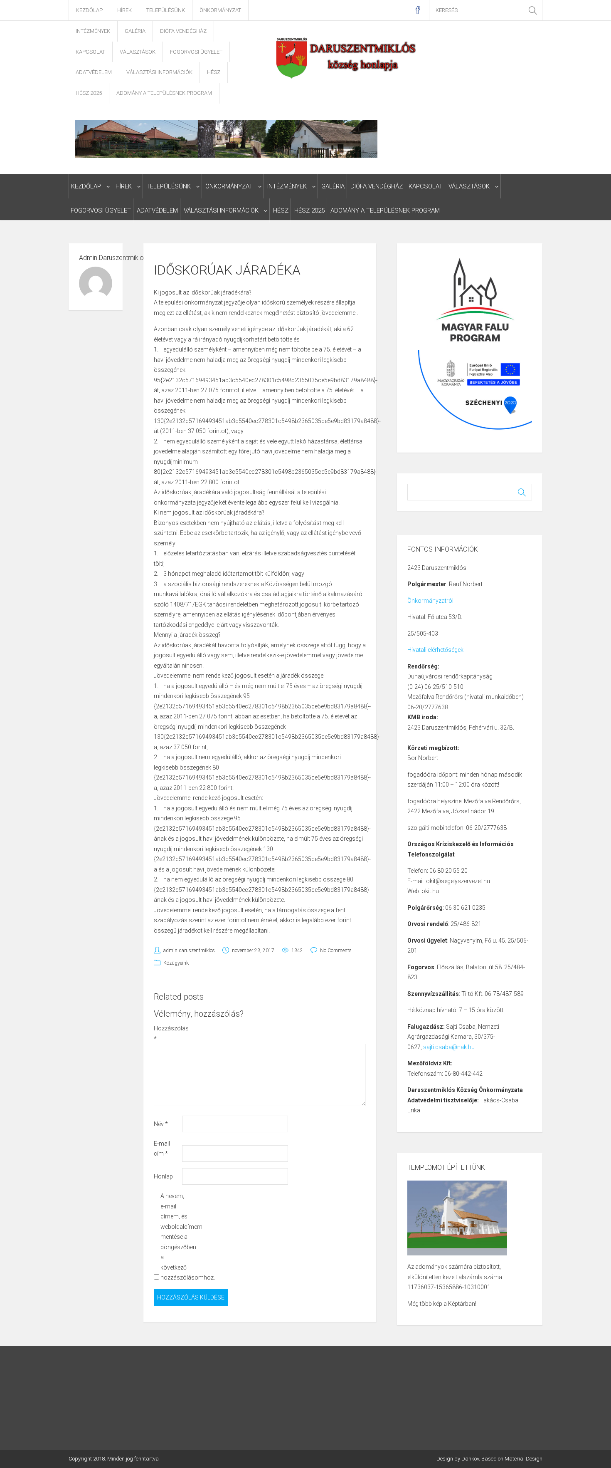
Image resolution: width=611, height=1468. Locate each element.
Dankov (470, 1459)
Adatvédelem (94, 72)
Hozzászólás (167, 1033)
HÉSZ (213, 72)
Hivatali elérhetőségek (435, 649)
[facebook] (417, 10)
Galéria (135, 31)
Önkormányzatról (430, 600)
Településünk (165, 10)
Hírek (124, 10)
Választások (137, 52)
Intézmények (93, 31)
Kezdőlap (89, 10)
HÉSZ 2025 (89, 93)
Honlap (163, 1176)
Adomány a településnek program (164, 93)
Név (161, 1124)
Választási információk (159, 72)
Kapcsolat (90, 52)
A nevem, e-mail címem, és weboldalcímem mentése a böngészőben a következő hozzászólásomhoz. (173, 1237)
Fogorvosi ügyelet (196, 52)
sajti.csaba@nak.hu (449, 1047)
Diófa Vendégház (183, 31)
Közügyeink (176, 963)
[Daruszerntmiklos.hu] (347, 57)
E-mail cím (162, 1148)
